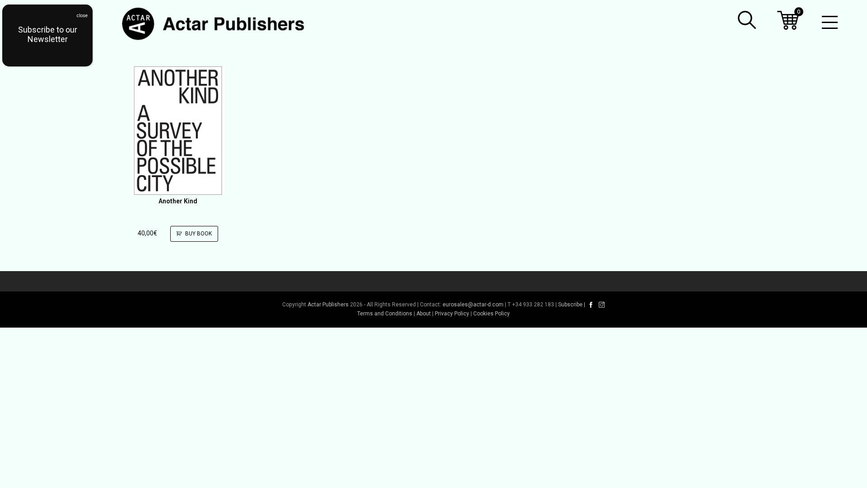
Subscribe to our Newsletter (47, 34)
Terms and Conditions (384, 313)
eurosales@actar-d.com (473, 304)
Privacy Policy (452, 313)
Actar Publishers (328, 304)
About (423, 313)
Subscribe (570, 304)
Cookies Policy (491, 313)
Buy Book (198, 233)
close (82, 15)
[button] (747, 20)
